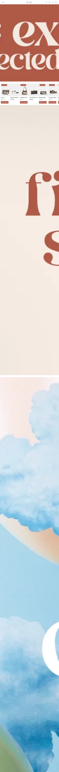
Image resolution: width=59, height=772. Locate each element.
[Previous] (2, 93)
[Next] (56, 93)
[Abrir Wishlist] (49, 2)
